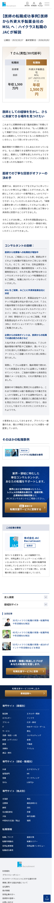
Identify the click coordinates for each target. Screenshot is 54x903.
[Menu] (47, 4)
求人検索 (9, 597)
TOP (47, 899)
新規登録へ (26, 693)
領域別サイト (11, 604)
